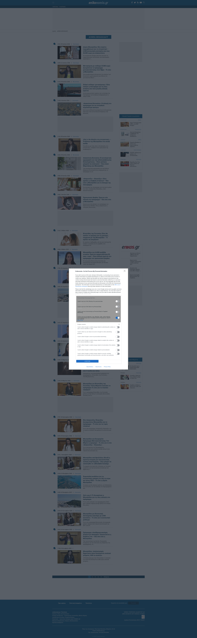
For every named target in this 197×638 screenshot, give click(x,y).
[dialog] (98, 319)
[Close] (125, 271)
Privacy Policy (107, 366)
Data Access (98, 366)
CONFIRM (87, 361)
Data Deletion (89, 366)
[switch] (118, 301)
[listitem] (98, 298)
